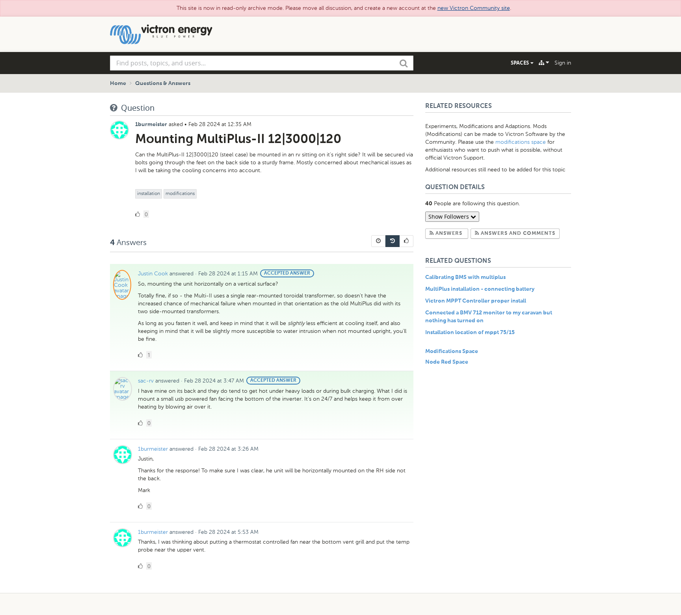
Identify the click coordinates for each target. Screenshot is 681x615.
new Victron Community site (473, 8)
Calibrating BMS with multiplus (465, 277)
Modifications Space (451, 351)
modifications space (520, 142)
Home (118, 83)
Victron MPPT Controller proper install (475, 301)
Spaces (520, 62)
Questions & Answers (162, 83)
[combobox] (261, 63)
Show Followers (449, 216)
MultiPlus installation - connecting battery (479, 289)
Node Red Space (446, 362)
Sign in (562, 62)
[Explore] (544, 63)
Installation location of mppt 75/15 (470, 332)
